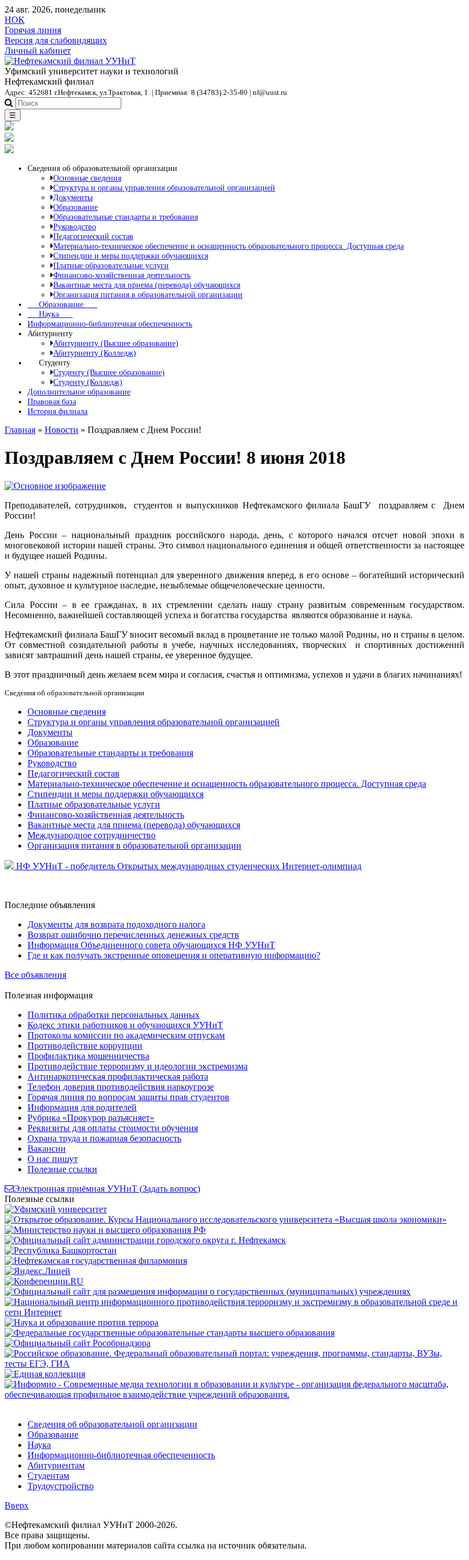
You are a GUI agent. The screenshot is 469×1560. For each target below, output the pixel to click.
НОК (15, 20)
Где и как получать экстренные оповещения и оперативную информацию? (173, 955)
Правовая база (51, 401)
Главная (20, 430)
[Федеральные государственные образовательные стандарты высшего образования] (170, 1333)
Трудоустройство (60, 1486)
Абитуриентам (56, 1465)
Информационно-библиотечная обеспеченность (109, 323)
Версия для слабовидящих (56, 40)
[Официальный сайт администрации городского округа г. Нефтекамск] (145, 1240)
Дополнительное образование (78, 391)
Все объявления (35, 975)
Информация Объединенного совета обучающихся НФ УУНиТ (151, 945)
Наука (50, 314)
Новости (61, 430)
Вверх (17, 1505)
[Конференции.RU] (44, 1281)
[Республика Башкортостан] (61, 1250)
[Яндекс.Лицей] (37, 1271)
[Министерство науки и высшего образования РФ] (105, 1230)
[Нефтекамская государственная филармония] (96, 1260)
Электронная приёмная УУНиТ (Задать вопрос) (107, 1188)
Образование (62, 304)
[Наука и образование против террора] (81, 1322)
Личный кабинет (38, 50)
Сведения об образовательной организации (112, 1424)
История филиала (57, 411)
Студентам (48, 1476)
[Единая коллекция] (45, 1374)
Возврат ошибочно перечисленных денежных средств (133, 935)
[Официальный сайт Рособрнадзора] (77, 1343)
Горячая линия (33, 30)
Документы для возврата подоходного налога (116, 924)
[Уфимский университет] (56, 1209)
